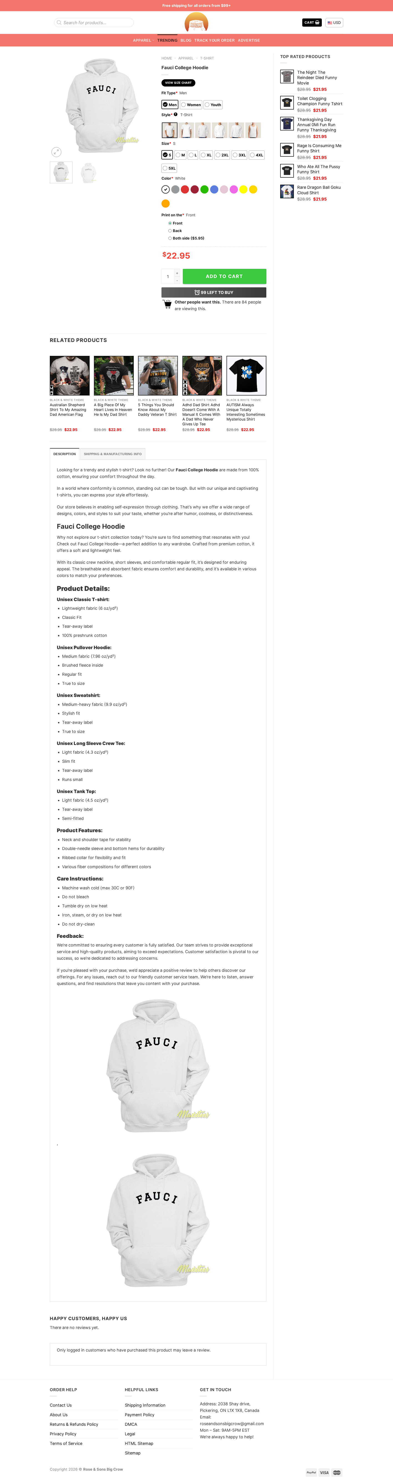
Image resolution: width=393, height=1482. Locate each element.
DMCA (131, 1424)
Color (167, 178)
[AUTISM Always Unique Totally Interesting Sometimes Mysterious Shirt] (246, 375)
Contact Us (61, 1405)
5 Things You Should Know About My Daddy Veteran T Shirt (157, 410)
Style (168, 114)
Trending (167, 40)
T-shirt (207, 58)
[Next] (147, 105)
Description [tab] (64, 454)
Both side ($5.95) (188, 238)
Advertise (249, 40)
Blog (186, 40)
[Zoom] (56, 152)
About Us (59, 1414)
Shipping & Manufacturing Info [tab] (113, 454)
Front (177, 223)
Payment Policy (139, 1414)
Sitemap (133, 1453)
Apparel (142, 40)
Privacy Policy (63, 1433)
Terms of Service (66, 1443)
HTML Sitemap (139, 1443)
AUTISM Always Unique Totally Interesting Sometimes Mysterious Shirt (246, 412)
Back (177, 230)
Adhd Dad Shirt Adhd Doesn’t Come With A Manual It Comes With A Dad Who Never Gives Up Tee (201, 414)
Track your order (214, 40)
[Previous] (57, 105)
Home (166, 58)
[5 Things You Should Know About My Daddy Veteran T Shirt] (158, 375)
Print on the (172, 215)
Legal (130, 1433)
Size (166, 143)
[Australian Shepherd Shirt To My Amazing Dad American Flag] (69, 375)
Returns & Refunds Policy (74, 1424)
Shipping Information (145, 1405)
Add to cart (224, 276)
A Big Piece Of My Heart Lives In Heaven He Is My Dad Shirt (113, 410)
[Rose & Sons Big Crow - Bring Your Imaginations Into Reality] (196, 22)
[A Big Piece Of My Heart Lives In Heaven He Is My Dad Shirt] (113, 375)
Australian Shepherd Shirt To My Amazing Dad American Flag (68, 410)
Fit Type (169, 93)
